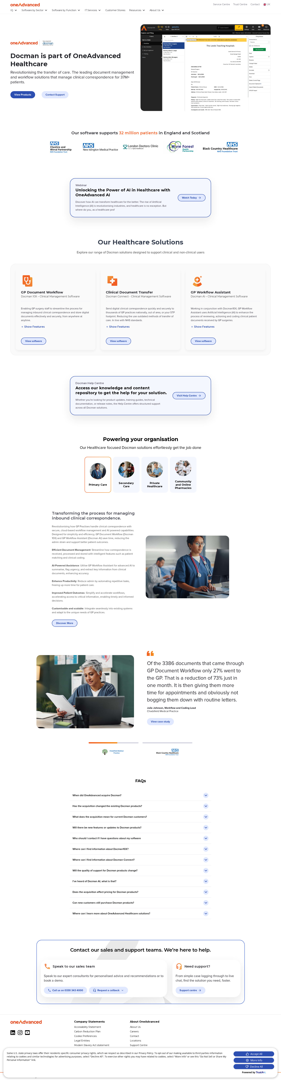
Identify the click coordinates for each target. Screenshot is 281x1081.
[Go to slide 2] (167, 749)
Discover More (64, 623)
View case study (160, 721)
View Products (22, 94)
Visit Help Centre (187, 395)
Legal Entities (82, 1040)
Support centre (188, 990)
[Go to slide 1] (114, 749)
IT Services (91, 10)
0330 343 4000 (67, 990)
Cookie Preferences (85, 1036)
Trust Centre (240, 4)
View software (33, 341)
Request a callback (108, 990)
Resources (135, 10)
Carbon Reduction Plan (87, 1031)
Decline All (256, 1066)
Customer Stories (115, 10)
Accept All (256, 1054)
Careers (134, 1031)
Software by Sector (32, 10)
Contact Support (55, 94)
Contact (255, 4)
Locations (135, 1040)
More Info (256, 1060)
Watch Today (189, 197)
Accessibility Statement (87, 1027)
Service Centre (221, 4)
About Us (155, 10)
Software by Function (64, 10)
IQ (11, 10)
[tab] (98, 475)
